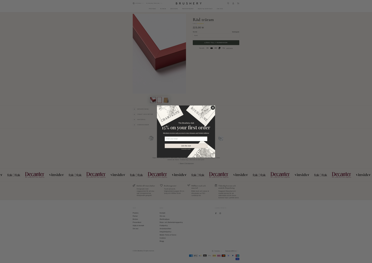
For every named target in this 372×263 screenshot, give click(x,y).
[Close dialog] (213, 107)
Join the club (186, 146)
